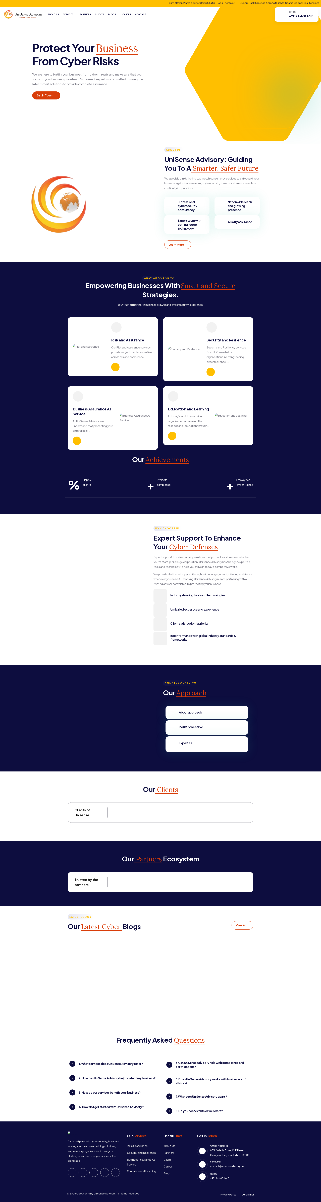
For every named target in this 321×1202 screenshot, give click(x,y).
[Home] (23, 14)
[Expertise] (172, 743)
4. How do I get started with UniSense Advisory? (111, 1107)
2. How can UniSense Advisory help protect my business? (117, 1078)
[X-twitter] (83, 1172)
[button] (113, 1063)
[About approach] (172, 712)
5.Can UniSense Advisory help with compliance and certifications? (210, 1065)
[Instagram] (104, 1172)
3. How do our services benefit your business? (110, 1092)
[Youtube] (115, 1172)
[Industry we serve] (172, 727)
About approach (190, 712)
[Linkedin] (93, 1172)
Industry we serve (191, 727)
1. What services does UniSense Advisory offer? (111, 1064)
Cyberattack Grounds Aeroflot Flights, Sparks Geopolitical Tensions (240, 2)
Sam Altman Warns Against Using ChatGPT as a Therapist (162, 2)
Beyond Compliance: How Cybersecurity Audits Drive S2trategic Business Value (185, 959)
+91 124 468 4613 (301, 16)
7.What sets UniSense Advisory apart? (201, 1096)
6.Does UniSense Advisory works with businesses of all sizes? (211, 1081)
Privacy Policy (228, 1194)
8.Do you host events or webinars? (199, 1111)
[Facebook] (72, 1172)
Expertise (185, 743)
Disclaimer (248, 1194)
